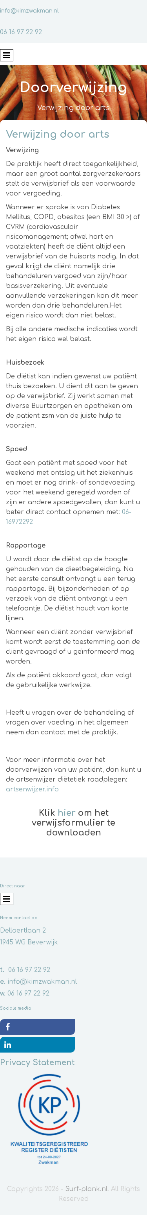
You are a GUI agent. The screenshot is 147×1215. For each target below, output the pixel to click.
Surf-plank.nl (86, 1189)
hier (67, 813)
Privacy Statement (37, 1062)
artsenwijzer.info (32, 789)
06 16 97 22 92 (21, 32)
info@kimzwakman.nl (29, 11)
